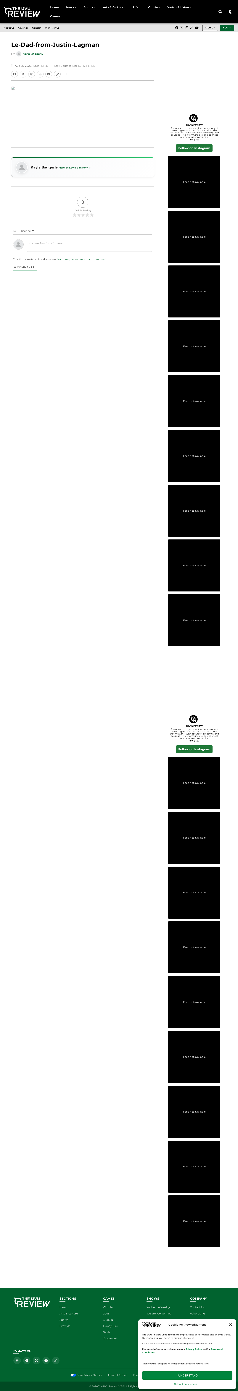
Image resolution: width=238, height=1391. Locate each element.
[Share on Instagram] (31, 74)
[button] (230, 1325)
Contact (36, 27)
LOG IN (227, 27)
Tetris (106, 1332)
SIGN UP (210, 27)
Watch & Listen (178, 7)
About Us (9, 27)
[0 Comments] (65, 74)
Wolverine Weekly (158, 1307)
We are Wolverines (159, 1313)
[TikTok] (191, 27)
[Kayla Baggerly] (22, 167)
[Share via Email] (48, 74)
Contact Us (197, 1307)
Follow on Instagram (194, 148)
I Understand (187, 1375)
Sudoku (108, 1320)
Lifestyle (65, 1326)
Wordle (107, 1307)
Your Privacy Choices (90, 1375)
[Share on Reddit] (40, 74)
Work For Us (52, 27)
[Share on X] (23, 74)
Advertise (23, 27)
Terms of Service (117, 1375)
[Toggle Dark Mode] (230, 12)
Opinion (154, 7)
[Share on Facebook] (14, 74)
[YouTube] (197, 27)
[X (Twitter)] (181, 27)
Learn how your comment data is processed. (82, 259)
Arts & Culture (113, 7)
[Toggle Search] (220, 11)
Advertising (197, 1313)
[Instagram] (187, 27)
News (70, 7)
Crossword (110, 1338)
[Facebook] (176, 27)
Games (55, 16)
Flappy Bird (110, 1326)
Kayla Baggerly (32, 54)
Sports (88, 7)
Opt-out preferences (185, 1384)
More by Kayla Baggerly (73, 167)
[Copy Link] (57, 74)
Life (135, 7)
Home (54, 7)
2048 (106, 1313)
